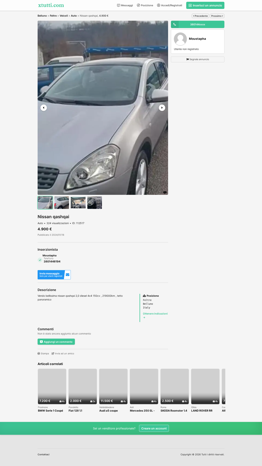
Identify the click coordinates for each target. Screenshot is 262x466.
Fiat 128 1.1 (75, 410)
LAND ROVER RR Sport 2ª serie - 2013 (204, 410)
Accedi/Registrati (171, 5)
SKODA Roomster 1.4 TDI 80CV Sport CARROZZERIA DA (174, 410)
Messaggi (126, 5)
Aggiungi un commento (58, 341)
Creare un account (154, 428)
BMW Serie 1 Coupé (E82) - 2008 (50, 410)
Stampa (44, 353)
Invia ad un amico (64, 353)
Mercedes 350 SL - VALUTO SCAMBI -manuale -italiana (142, 410)
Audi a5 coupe (108, 410)
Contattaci (43, 454)
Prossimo (216, 15)
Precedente (201, 15)
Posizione (146, 5)
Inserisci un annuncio (207, 5)
